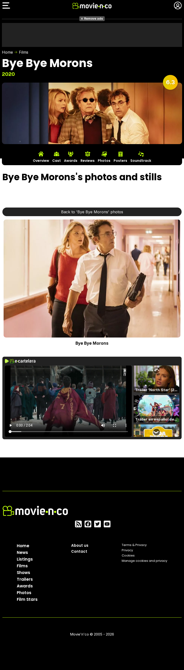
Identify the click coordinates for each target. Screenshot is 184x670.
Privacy (127, 550)
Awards (25, 586)
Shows (23, 572)
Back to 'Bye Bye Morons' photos (92, 211)
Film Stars (27, 599)
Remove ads (93, 18)
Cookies (128, 555)
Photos (24, 593)
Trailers (25, 579)
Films (23, 52)
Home (7, 52)
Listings (25, 559)
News (22, 552)
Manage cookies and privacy (144, 560)
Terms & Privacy (134, 545)
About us (79, 545)
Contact (79, 551)
